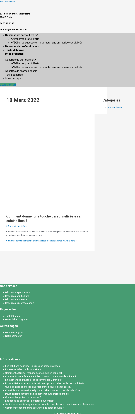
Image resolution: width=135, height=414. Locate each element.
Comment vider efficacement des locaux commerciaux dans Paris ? (40, 376)
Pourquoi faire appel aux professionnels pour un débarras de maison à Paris (44, 383)
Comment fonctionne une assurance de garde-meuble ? (34, 407)
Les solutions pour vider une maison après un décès (32, 366)
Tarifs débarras (14, 50)
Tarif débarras (12, 316)
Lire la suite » (41, 240)
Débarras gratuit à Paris (17, 296)
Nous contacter (13, 336)
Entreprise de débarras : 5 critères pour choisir (29, 400)
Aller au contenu (7, 1)
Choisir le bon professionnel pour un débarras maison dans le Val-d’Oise (42, 390)
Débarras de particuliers (19, 35)
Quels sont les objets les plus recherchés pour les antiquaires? (38, 386)
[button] (36, 35)
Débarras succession (16, 299)
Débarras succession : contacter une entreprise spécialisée (48, 42)
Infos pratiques (14, 53)
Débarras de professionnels (22, 46)
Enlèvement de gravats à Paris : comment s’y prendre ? (33, 379)
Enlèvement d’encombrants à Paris (23, 369)
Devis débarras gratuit (16, 319)
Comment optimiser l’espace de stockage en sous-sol (33, 373)
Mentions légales (14, 332)
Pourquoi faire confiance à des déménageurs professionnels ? (37, 393)
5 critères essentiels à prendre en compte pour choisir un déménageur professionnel (49, 404)
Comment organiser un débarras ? (23, 397)
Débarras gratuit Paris (26, 38)
